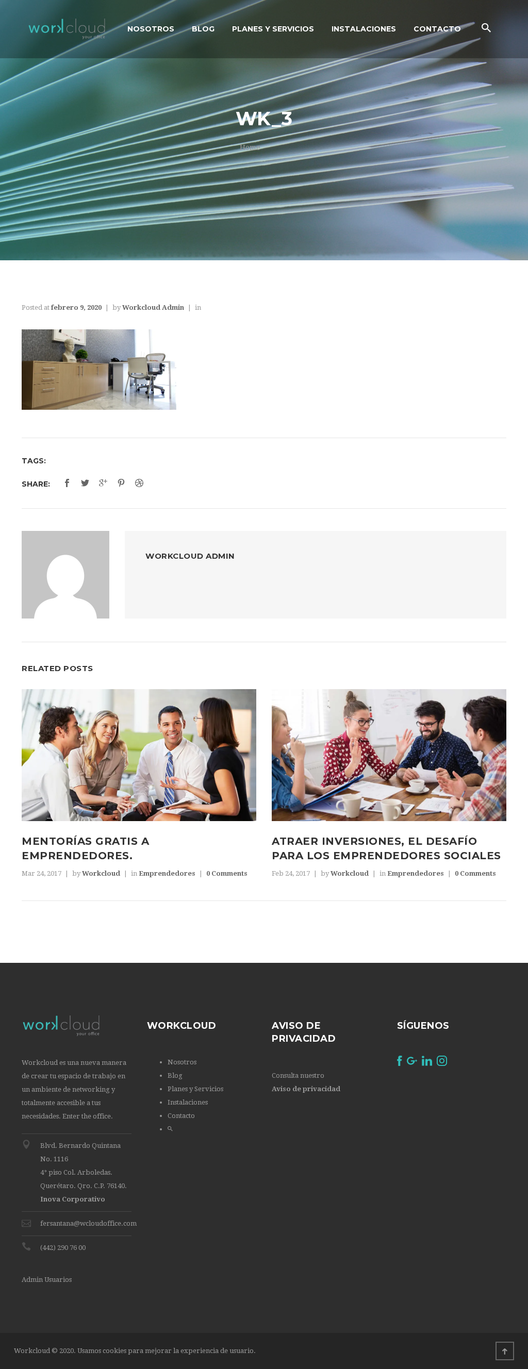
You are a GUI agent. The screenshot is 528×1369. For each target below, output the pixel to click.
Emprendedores (167, 873)
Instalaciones (188, 1102)
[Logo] (66, 29)
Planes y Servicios (195, 1089)
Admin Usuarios (47, 1279)
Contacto (181, 1116)
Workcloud (101, 873)
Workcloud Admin (153, 307)
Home (250, 147)
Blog (175, 1075)
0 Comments (227, 873)
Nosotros (182, 1062)
